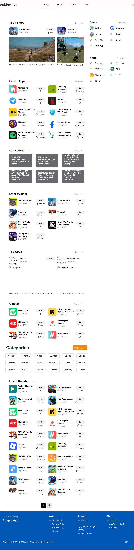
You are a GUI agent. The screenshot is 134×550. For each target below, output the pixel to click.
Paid (68, 362)
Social (40, 369)
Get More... (78, 82)
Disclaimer (57, 520)
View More (121, 23)
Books (68, 355)
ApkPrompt (8, 4)
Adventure (26, 355)
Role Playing (26, 369)
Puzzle (11, 369)
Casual (82, 355)
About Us (85, 520)
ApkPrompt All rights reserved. (41, 542)
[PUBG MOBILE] (32, 49)
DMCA (55, 531)
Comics (11, 362)
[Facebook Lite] (80, 278)
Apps (59, 4)
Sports (53, 369)
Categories (17, 347)
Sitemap (113, 520)
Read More (79, 23)
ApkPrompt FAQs (117, 524)
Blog (86, 4)
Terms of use (58, 527)
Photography (83, 362)
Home (46, 4)
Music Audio (54, 362)
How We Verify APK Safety (87, 528)
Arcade (53, 355)
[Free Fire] (80, 50)
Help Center (86, 533)
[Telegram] (32, 278)
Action (11, 355)
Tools (82, 369)
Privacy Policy (59, 524)
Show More (80, 348)
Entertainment (26, 362)
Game (73, 4)
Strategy (68, 369)
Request (113, 527)
